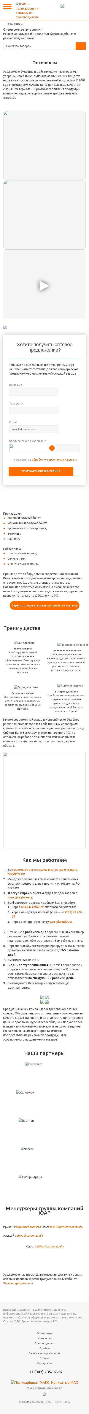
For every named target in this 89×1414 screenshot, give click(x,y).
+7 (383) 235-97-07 (71, 6)
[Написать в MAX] (62, 6)
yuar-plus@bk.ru (60, 921)
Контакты (79, 6)
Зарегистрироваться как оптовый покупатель (44, 605)
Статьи (44, 1358)
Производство (44, 1343)
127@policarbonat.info (49, 1246)
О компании (44, 1333)
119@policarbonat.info (26, 1226)
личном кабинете (20, 897)
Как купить (44, 1363)
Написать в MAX (64, 1382)
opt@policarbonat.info (29, 1235)
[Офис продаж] (44, 145)
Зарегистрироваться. (18, 1283)
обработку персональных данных (54, 459)
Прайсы (45, 1348)
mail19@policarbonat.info (66, 1226)
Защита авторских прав (44, 1353)
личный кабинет (32, 907)
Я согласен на (45, 459)
